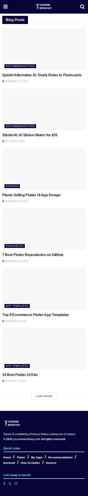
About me (57, 434)
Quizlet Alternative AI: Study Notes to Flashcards (41, 75)
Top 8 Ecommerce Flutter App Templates (35, 315)
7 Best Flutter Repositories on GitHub (32, 255)
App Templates (17, 305)
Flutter (21, 457)
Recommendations (20, 66)
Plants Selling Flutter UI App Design (31, 195)
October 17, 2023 (15, 381)
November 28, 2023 (16, 201)
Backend (9, 463)
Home (7, 457)
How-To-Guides (30, 463)
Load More (44, 396)
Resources (14, 245)
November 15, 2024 (16, 81)
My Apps (36, 457)
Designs (12, 186)
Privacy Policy (39, 434)
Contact (70, 434)
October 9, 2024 (14, 141)
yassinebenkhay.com (26, 439)
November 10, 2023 (16, 261)
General (51, 463)
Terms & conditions (15, 434)
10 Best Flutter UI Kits (20, 375)
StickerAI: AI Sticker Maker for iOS (30, 135)
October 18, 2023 (15, 321)
